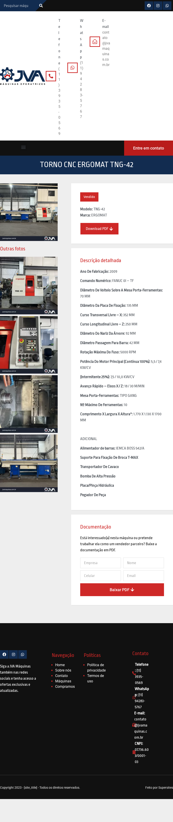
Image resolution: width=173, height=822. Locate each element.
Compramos (65, 686)
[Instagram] (158, 5)
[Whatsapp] (167, 5)
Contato (61, 676)
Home (60, 665)
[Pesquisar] (41, 5)
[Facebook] (149, 5)
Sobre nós (63, 670)
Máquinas (63, 681)
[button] (23, 147)
